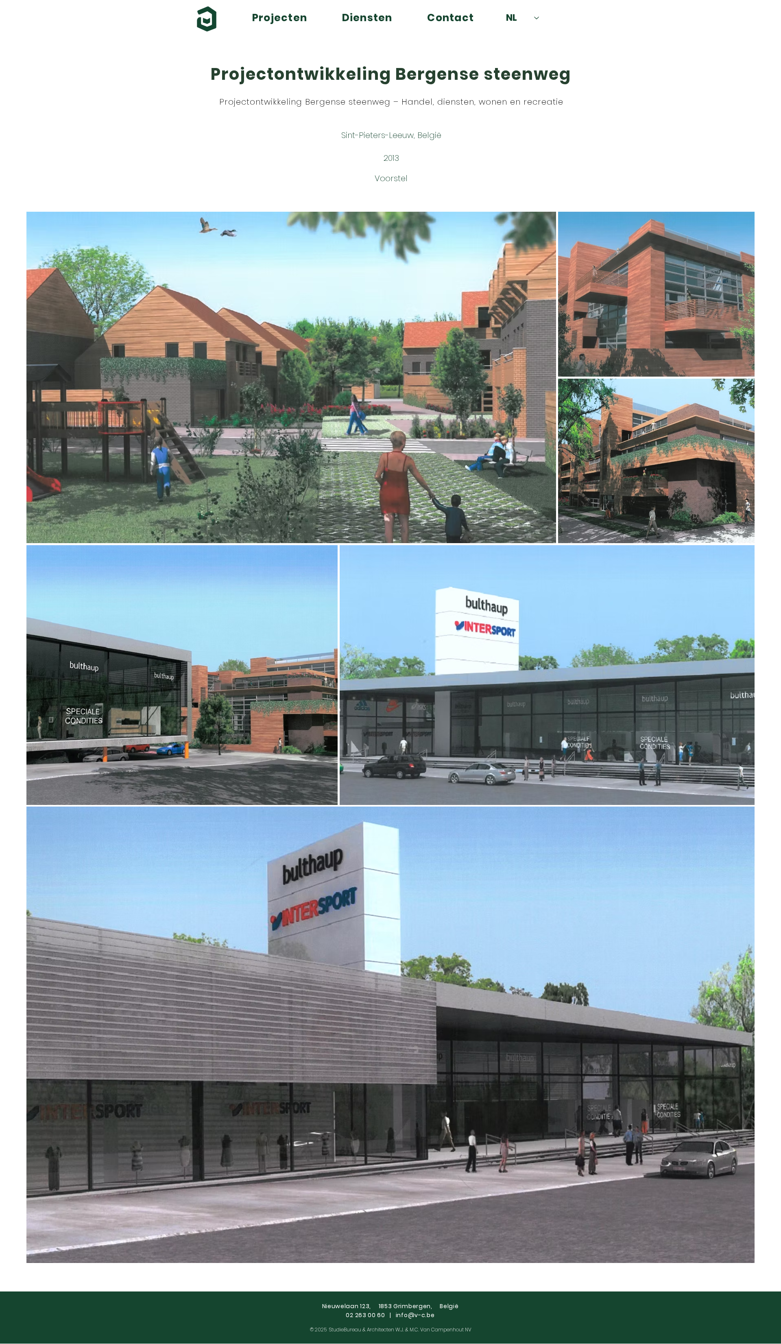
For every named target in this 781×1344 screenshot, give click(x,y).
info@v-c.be (415, 1315)
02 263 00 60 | (370, 1315)
